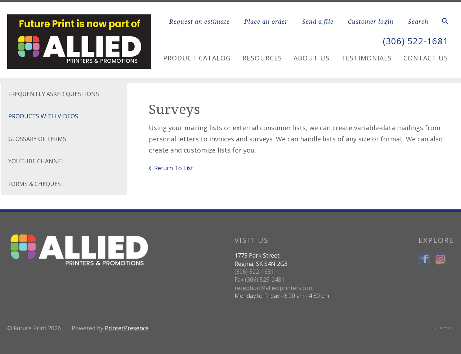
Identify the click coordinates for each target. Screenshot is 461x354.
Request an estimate (199, 22)
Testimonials (366, 58)
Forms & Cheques (34, 184)
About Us (312, 58)
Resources (262, 58)
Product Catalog (197, 58)
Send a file (318, 22)
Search (418, 22)
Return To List (173, 168)
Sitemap (443, 328)
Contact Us (425, 58)
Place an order (266, 22)
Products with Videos (43, 116)
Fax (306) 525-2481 (259, 279)
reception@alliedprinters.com (274, 288)
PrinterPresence (127, 328)
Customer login (371, 22)
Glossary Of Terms (37, 139)
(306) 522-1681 (415, 41)
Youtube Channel (36, 161)
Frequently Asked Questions (53, 94)
